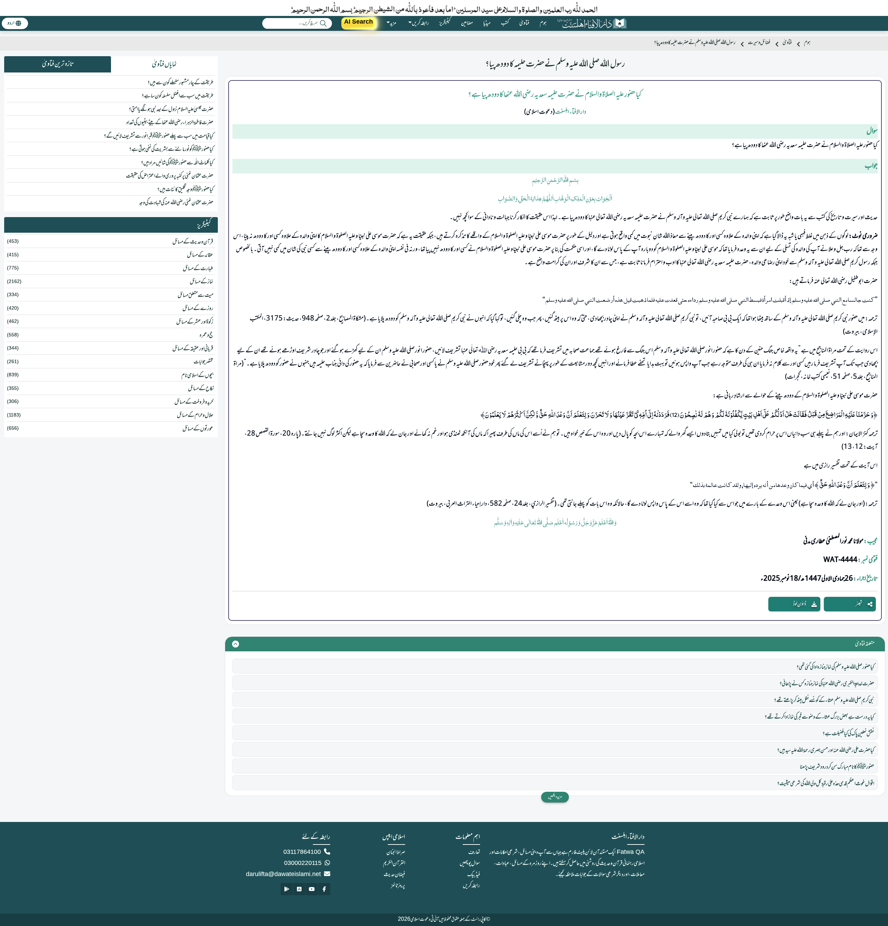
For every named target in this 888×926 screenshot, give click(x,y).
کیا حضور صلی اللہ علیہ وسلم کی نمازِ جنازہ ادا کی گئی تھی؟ (835, 667)
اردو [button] (10, 23)
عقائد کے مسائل (200, 255)
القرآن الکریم (394, 863)
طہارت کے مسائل (198, 269)
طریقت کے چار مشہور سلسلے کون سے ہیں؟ (180, 83)
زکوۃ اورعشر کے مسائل (194, 322)
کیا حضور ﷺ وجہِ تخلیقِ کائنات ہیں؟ (185, 190)
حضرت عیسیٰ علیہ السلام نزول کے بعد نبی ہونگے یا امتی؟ (171, 109)
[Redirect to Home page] (592, 23)
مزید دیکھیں (555, 797)
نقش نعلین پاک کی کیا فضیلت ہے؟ (848, 734)
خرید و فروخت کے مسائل (193, 402)
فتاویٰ (524, 23)
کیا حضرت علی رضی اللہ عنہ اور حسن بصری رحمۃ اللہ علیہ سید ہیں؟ (825, 750)
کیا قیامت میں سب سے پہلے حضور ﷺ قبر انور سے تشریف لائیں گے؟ (158, 136)
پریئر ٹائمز (398, 886)
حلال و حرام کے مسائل (195, 415)
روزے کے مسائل (197, 308)
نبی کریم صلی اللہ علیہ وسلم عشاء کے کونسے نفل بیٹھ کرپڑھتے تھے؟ (824, 700)
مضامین (467, 23)
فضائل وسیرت (759, 43)
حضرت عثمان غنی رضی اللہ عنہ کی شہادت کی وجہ (176, 203)
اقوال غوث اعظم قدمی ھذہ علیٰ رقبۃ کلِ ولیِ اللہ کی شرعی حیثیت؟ (825, 784)
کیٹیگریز (445, 23)
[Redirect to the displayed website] (324, 889)
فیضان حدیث (394, 874)
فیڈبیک (473, 874)
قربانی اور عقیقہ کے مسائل (192, 349)
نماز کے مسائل (201, 282)
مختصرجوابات (203, 362)
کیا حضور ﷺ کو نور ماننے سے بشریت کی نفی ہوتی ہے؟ (171, 149)
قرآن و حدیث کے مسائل (192, 242)
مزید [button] (393, 23)
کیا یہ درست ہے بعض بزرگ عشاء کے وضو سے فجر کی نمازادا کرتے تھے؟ (819, 717)
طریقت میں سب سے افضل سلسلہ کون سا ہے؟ (177, 96)
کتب (505, 23)
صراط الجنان (395, 852)
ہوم (543, 23)
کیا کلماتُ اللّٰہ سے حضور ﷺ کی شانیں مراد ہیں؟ (177, 163)
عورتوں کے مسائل (197, 429)
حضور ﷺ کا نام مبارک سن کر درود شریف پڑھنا (837, 767)
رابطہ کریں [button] (420, 23)
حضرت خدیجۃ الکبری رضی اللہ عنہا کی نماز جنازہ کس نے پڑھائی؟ (826, 684)
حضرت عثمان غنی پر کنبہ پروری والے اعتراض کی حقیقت (169, 176)
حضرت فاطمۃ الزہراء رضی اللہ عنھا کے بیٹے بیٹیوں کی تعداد (169, 123)
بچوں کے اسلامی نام (197, 375)
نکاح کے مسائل (200, 389)
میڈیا (486, 23)
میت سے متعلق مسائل (195, 295)
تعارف (474, 852)
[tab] (164, 64)
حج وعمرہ (206, 335)
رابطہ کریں (471, 886)
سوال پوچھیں (470, 863)
